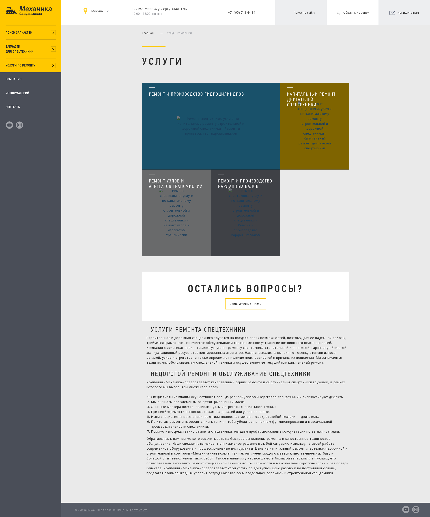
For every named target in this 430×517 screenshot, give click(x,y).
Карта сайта (138, 510)
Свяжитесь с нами (246, 304)
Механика (87, 510)
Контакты (13, 107)
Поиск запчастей (19, 32)
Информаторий (17, 93)
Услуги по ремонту (20, 65)
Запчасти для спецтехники (19, 49)
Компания (14, 79)
